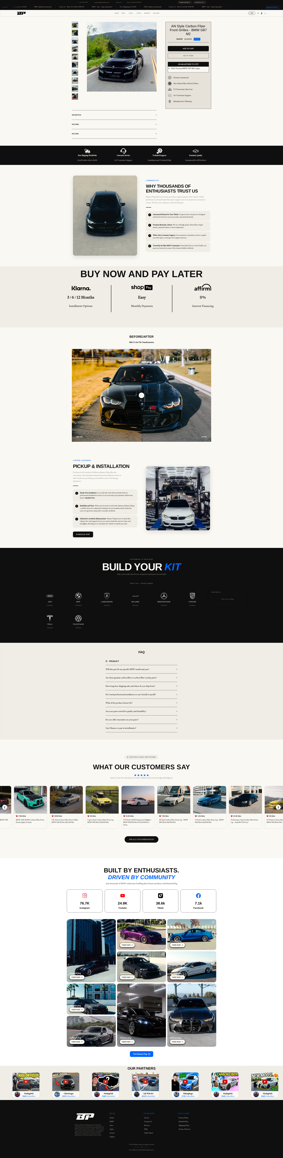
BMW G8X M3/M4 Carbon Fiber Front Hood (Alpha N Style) (29, 821)
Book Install (185, 2)
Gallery (156, 13)
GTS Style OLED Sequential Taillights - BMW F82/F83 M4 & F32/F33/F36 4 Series (136, 822)
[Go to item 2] (75, 33)
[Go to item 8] (75, 81)
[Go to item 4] (75, 49)
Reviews (147, 1125)
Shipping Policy (184, 1125)
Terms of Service (184, 1129)
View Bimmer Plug (140, 1054)
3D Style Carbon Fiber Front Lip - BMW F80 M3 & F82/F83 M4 (172, 821)
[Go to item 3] (75, 41)
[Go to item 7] (75, 73)
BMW (124, 13)
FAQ (145, 1129)
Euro (131, 13)
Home (117, 13)
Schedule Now (83, 534)
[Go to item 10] (75, 96)
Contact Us (199, 2)
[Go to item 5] (75, 57)
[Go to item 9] (75, 88)
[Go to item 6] (75, 65)
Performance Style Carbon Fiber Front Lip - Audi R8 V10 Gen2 (243, 821)
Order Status (148, 1133)
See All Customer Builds (141, 839)
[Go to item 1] (75, 25)
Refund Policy (183, 1121)
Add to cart (188, 48)
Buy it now (188, 56)
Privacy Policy (183, 1118)
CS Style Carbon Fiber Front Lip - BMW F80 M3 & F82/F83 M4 (208, 821)
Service (147, 13)
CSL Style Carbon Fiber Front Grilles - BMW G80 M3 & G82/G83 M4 (64, 821)
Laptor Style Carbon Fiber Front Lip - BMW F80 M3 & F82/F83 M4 (100, 821)
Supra (139, 13)
